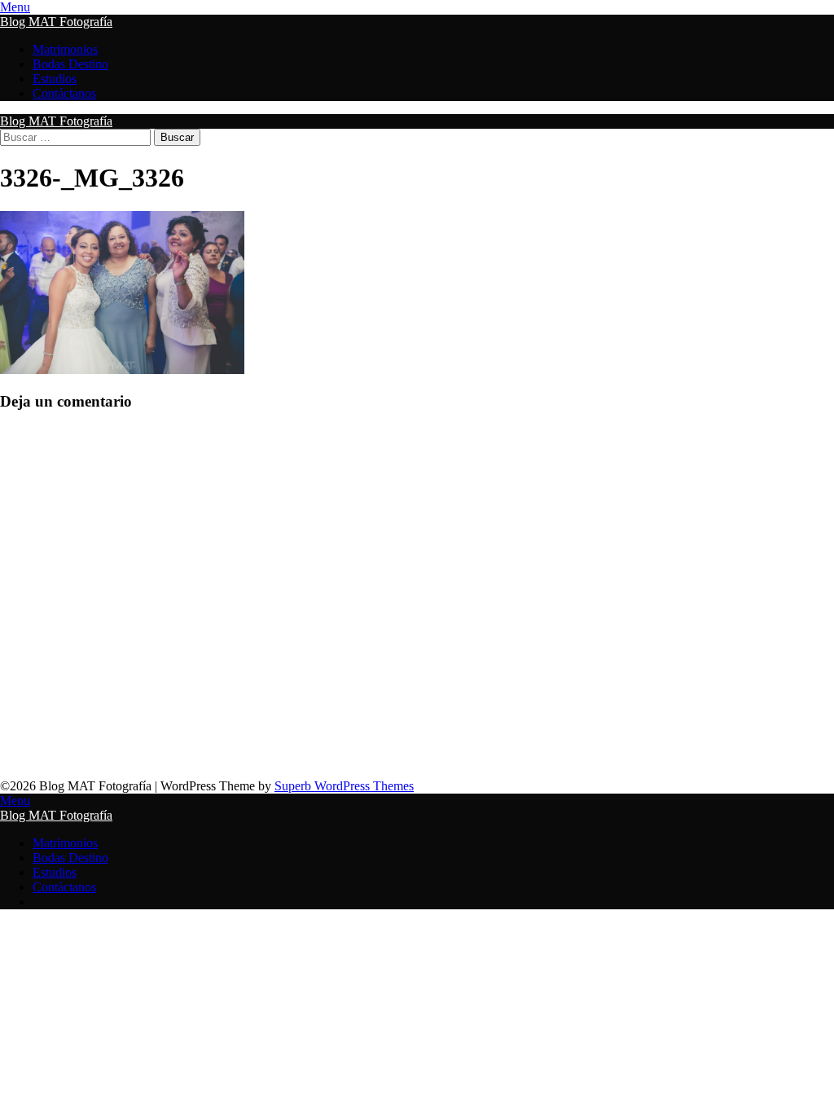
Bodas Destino (70, 64)
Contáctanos (64, 93)
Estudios (55, 79)
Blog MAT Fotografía (56, 22)
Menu (15, 7)
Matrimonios (65, 49)
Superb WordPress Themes (344, 786)
